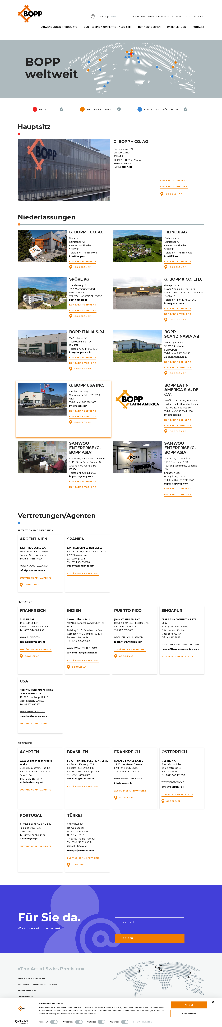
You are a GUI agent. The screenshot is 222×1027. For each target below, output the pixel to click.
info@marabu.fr (123, 783)
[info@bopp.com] (214, 529)
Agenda (176, 16)
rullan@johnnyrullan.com (128, 641)
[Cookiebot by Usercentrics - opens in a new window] (22, 1022)
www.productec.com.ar (34, 565)
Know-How (163, 16)
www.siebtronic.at (172, 782)
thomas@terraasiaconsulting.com (180, 649)
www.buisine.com (30, 637)
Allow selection (189, 1013)
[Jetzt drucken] (214, 541)
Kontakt (198, 27)
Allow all (189, 1005)
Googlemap (173, 194)
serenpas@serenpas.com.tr (81, 850)
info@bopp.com (78, 405)
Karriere (199, 16)
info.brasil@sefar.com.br (80, 778)
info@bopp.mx (172, 414)
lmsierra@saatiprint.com (80, 565)
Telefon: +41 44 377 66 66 (127, 159)
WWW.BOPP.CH (122, 163)
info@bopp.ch (123, 166)
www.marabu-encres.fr (128, 778)
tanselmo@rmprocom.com (34, 716)
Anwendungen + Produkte (59, 27)
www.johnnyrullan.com (128, 637)
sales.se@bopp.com (175, 356)
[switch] (79, 1022)
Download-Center (143, 16)
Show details (142, 1022)
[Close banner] (213, 1002)
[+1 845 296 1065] (214, 518)
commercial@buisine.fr (32, 641)
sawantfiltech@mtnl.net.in (82, 652)
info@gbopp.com (174, 303)
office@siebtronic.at (172, 786)
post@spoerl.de (78, 299)
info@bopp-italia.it (80, 352)
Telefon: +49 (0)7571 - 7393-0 (85, 296)
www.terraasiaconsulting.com (180, 644)
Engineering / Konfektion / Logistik (108, 27)
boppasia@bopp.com (81, 476)
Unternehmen (176, 27)
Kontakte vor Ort (174, 186)
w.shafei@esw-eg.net (31, 782)
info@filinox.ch (172, 256)
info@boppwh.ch (78, 256)
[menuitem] (111, 16)
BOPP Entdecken (149, 27)
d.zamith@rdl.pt (29, 838)
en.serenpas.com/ (77, 845)
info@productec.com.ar (33, 570)
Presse (187, 16)
